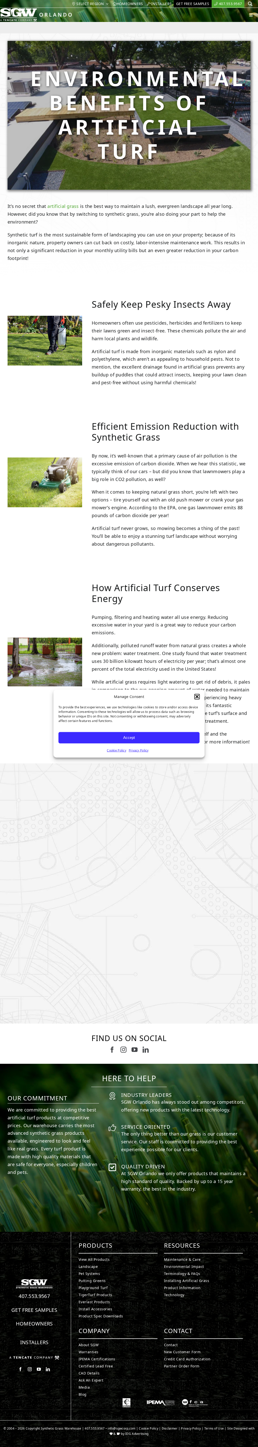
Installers (34, 1342)
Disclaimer (170, 1428)
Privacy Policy (139, 750)
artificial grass (63, 206)
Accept (129, 737)
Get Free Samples (34, 1310)
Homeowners (34, 1323)
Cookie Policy (116, 750)
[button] (197, 696)
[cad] (126, 1400)
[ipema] (161, 1400)
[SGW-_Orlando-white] (37, 10)
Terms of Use (214, 1428)
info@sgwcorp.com (121, 1428)
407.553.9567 (34, 1296)
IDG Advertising (136, 1434)
